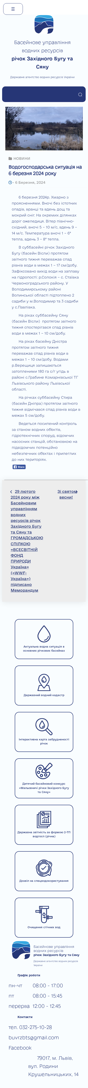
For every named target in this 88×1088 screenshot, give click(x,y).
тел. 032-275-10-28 (30, 1027)
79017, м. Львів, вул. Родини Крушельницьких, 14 (53, 1066)
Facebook (20, 1047)
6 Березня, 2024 (30, 182)
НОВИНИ (21, 158)
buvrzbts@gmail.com (34, 1037)
